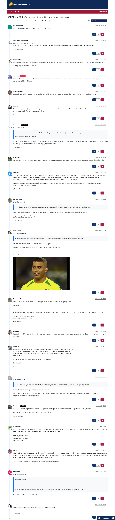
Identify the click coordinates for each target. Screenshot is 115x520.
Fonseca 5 (16, 406)
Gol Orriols (16, 76)
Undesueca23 (17, 59)
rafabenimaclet (18, 91)
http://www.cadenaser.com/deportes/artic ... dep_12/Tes (32, 28)
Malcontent (16, 40)
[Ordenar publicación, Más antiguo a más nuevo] (89, 20)
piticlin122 (16, 346)
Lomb (15, 450)
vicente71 (16, 106)
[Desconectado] (10, 41)
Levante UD (12, 21)
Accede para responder (99, 21)
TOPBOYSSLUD (17, 157)
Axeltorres (16, 471)
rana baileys (17, 426)
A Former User (17, 377)
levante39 (16, 172)
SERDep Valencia (18, 25)
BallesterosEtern (18, 199)
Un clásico (16, 331)
